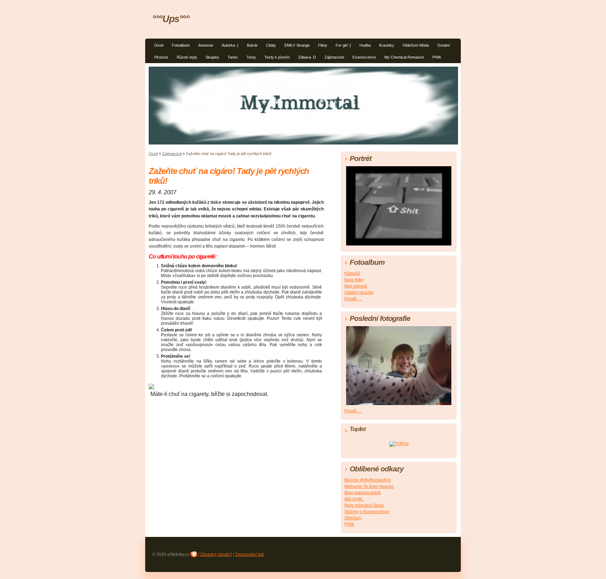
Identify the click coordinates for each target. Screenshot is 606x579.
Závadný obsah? (216, 554)
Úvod (158, 45)
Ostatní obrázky (359, 292)
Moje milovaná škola (364, 505)
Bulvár (252, 45)
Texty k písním (277, 57)
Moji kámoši (355, 286)
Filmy (322, 45)
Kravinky (386, 45)
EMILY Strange (297, 45)
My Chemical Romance (404, 57)
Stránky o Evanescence (366, 511)
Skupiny (212, 57)
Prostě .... (353, 298)
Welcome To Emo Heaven (369, 486)
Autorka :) (230, 45)
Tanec (233, 57)
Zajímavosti (334, 57)
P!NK (436, 57)
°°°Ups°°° (170, 18)
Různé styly (187, 57)
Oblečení (353, 518)
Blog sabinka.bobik (362, 492)
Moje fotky (354, 279)
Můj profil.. (354, 499)
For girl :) (343, 45)
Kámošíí (352, 273)
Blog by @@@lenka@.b (367, 480)
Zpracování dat (249, 554)
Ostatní (443, 45)
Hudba (365, 45)
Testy (251, 57)
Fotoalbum (181, 45)
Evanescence (364, 57)
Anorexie (205, 45)
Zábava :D (307, 57)
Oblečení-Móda (416, 45)
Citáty (271, 45)
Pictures (161, 57)
